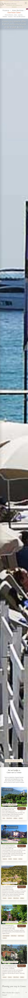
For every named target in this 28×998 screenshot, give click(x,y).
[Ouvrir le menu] (25, 3)
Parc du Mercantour (19, 16)
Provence (6, 10)
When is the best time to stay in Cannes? (10, 994)
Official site (21, 808)
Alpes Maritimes (18, 10)
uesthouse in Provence (10, 4)
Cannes (20, 15)
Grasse (10, 16)
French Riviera (9, 15)
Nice (15, 15)
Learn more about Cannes (13, 761)
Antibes (5, 16)
